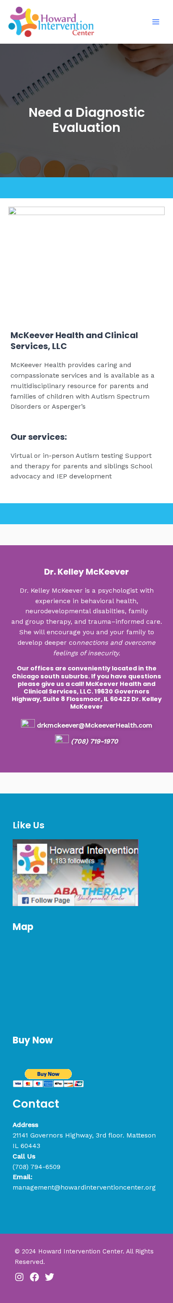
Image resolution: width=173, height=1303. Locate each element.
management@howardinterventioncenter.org (84, 1187)
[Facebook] (34, 1277)
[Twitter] (49, 1277)
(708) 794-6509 (36, 1167)
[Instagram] (19, 1277)
